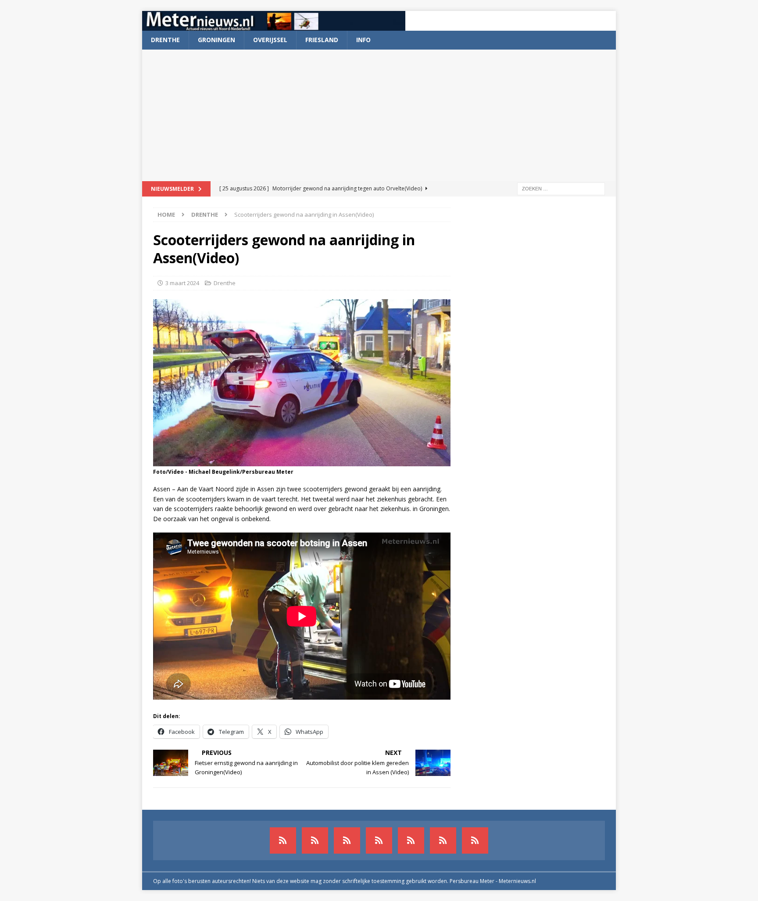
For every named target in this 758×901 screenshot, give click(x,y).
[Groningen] (347, 840)
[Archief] (283, 840)
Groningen (216, 40)
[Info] (411, 840)
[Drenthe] (315, 840)
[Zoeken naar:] (561, 188)
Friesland (321, 40)
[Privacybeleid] (443, 840)
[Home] (379, 840)
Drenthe (165, 40)
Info (363, 40)
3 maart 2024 (182, 283)
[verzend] (475, 840)
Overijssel (270, 40)
